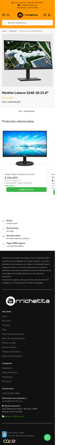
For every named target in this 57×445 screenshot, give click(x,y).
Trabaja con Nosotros (11, 351)
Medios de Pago (9, 343)
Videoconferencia (10, 372)
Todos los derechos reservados (20, 435)
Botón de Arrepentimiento (13, 338)
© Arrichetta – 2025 (15, 432)
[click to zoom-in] (28, 60)
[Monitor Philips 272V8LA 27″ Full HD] (25, 148)
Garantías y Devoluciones (13, 334)
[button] (49, 15)
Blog (4, 329)
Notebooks (7, 368)
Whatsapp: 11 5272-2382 (28, 7)
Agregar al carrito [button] (26, 189)
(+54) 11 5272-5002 (11, 393)
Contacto (6, 325)
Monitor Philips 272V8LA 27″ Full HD (19, 174)
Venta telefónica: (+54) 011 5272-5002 (28, 3)
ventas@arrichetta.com (28, 5)
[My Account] (45, 15)
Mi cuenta (6, 320)
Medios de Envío (9, 347)
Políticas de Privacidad (12, 356)
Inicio (4, 31)
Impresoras (7, 377)
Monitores (13, 31)
